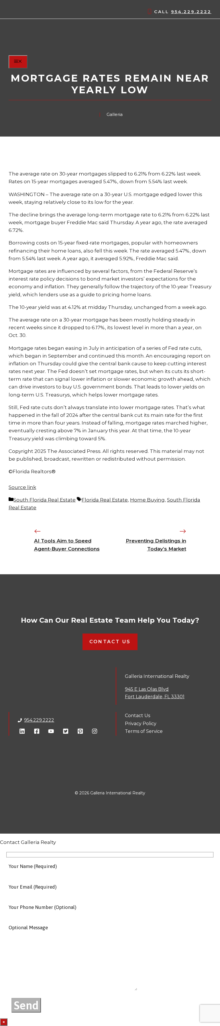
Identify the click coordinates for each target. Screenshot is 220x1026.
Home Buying (147, 500)
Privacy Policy (140, 723)
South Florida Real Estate (44, 500)
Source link (22, 487)
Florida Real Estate (105, 500)
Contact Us (110, 641)
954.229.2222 (191, 11)
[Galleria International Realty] (41, 51)
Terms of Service (144, 731)
